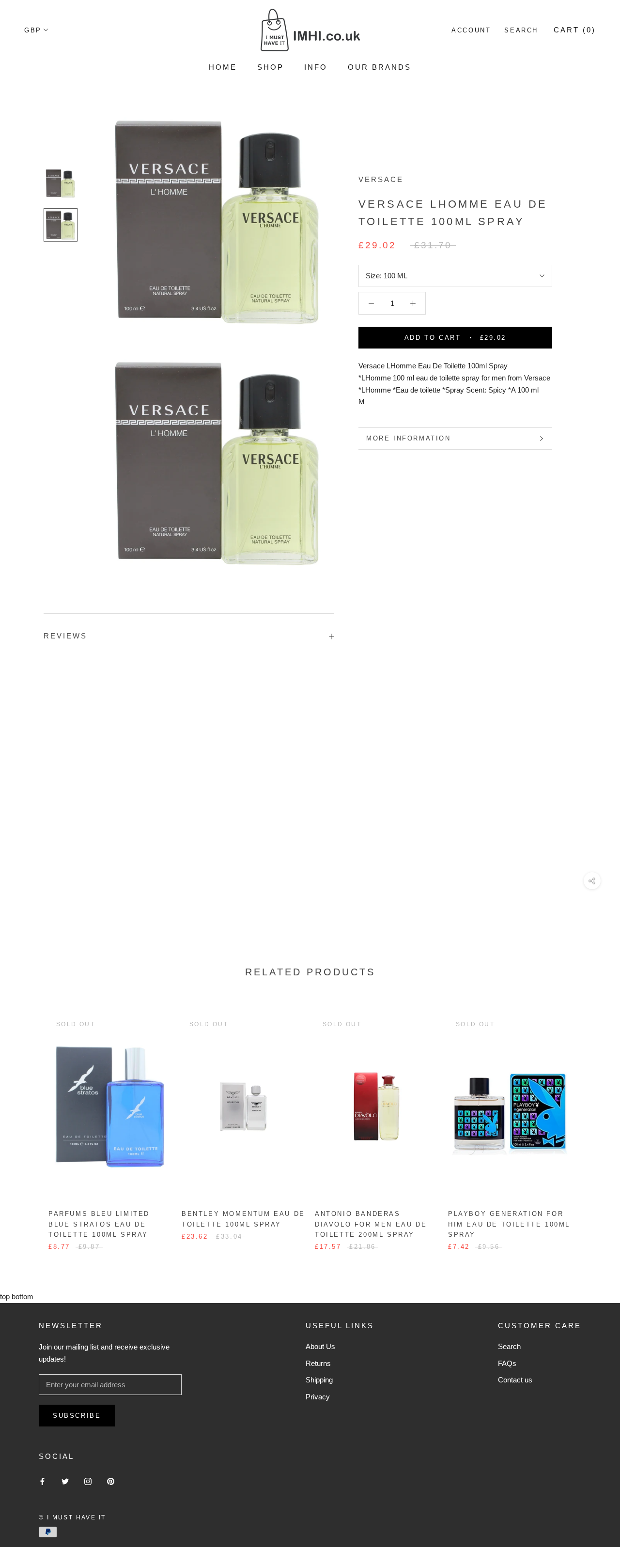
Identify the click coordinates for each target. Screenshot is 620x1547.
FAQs (507, 1363)
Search (521, 30)
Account (471, 30)
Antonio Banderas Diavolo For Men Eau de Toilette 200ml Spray (371, 1224)
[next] (590, 1122)
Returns (318, 1363)
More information (408, 438)
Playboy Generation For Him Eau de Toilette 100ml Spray (509, 1224)
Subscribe (77, 1415)
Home (223, 67)
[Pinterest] (110, 1481)
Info (315, 67)
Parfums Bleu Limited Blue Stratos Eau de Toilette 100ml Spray (99, 1224)
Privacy (318, 1397)
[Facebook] (42, 1481)
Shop (270, 67)
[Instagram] (88, 1481)
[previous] (30, 1122)
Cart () (575, 30)
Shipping (319, 1380)
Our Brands (379, 67)
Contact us (515, 1380)
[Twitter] (65, 1481)
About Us (320, 1346)
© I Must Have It (72, 1517)
